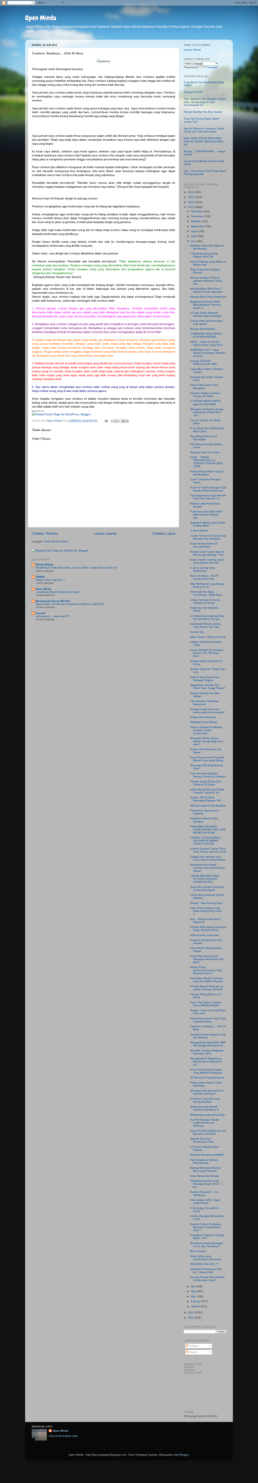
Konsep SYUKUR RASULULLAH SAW (203, 362)
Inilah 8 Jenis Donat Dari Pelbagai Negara (204, 679)
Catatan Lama (163, 533)
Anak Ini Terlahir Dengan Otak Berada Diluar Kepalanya (208, 489)
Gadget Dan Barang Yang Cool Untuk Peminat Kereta (208, 858)
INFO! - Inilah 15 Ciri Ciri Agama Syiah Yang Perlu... (207, 343)
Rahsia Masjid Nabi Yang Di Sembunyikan (206, 473)
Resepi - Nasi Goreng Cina (206, 903)
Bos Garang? (198, 1251)
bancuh (41, 613)
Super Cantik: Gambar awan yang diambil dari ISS (207, 561)
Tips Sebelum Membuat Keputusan (204, 703)
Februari (196, 1301)
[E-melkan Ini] (113, 421)
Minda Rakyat (44, 564)
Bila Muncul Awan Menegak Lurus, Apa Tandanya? (206, 1245)
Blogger (184, 1454)
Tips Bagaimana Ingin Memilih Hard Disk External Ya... (208, 497)
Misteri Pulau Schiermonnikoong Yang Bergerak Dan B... (206, 970)
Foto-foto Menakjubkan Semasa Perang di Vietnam (208, 775)
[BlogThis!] (116, 421)
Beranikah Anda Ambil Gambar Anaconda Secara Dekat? (207, 867)
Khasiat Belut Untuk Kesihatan (208, 296)
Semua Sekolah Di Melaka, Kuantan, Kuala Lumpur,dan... (206, 730)
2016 (191, 192)
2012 (191, 1312)
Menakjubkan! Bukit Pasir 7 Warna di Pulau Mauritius (206, 290)
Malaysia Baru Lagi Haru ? (50, 580)
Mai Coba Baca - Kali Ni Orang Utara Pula (204, 577)
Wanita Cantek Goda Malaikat (208, 805)
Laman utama (105, 533)
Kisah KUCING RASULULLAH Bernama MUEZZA (208, 1132)
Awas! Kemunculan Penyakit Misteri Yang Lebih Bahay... (208, 759)
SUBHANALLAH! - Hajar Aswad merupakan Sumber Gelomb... (208, 352)
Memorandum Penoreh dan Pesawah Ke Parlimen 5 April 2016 (70, 604)
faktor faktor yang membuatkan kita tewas (205, 1258)
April (194, 1291)
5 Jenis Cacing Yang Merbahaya (202, 569)
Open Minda (40, 18)
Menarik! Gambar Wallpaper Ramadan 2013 (207, 1052)
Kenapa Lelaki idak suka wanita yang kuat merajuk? (207, 711)
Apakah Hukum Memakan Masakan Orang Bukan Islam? (205, 1227)
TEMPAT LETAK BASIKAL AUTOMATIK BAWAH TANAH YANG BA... (205, 840)
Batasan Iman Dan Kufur (205, 452)
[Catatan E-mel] (106, 420)
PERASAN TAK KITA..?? (204, 1264)
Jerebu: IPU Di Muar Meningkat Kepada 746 (205, 799)
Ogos (194, 231)
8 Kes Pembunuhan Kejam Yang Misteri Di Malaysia (206, 1071)
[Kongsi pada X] (120, 421)
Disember (197, 211)
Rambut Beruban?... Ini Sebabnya (204, 1193)
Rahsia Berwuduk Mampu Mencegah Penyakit (205, 1169)
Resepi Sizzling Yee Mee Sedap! (203, 111)
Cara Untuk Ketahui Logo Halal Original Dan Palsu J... (206, 911)
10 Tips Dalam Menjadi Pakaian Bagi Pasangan (206, 314)
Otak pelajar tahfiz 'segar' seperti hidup (205, 1201)
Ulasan (192, 1352)
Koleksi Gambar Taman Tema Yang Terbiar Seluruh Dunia (208, 850)
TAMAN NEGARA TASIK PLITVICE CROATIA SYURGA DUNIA (204, 878)
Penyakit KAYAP (193, 92)
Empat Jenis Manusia (203, 717)
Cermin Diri (197, 632)
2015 (191, 197)
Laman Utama (192, 49)
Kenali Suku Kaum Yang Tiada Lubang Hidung (208, 1020)
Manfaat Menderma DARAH (207, 1154)
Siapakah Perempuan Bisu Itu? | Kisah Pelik (206, 1271)
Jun (193, 241)
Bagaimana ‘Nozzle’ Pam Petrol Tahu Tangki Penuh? (208, 687)
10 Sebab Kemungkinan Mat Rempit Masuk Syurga (207, 617)
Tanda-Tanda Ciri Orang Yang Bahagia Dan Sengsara (208, 537)
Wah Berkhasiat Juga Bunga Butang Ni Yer (207, 585)
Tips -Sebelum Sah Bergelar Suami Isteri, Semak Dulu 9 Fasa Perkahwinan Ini (205, 101)
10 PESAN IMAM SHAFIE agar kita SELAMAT (205, 403)
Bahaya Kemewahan (202, 328)
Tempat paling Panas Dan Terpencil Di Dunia (205, 783)
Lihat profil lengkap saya (63, 1435)
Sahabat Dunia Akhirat (203, 722)
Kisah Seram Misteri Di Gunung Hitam (203, 545)
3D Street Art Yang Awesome (207, 1077)
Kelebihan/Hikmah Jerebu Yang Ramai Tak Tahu (205, 625)
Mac (194, 1296)
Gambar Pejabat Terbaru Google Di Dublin (205, 395)
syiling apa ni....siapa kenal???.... (54, 616)
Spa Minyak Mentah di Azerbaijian (203, 438)
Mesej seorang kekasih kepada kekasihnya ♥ (204, 1108)
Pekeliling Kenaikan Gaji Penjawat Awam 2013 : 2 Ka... (206, 1183)
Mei (193, 1286)
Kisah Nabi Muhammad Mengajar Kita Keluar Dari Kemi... (207, 959)
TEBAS (40, 576)
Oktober (196, 221)
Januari (196, 1306)
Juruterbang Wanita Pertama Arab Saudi (58, 592)
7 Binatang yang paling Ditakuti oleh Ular (204, 255)
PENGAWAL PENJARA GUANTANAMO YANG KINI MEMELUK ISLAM (208, 829)
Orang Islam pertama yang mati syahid (206, 322)
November (197, 216)
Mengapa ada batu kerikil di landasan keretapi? (206, 1092)
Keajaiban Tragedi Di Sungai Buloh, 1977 (207, 1237)
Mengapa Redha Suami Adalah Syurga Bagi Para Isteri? (206, 741)
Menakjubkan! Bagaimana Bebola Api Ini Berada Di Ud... (206, 1061)
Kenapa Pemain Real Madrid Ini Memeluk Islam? (207, 1279)
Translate (211, 67)
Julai (194, 236)
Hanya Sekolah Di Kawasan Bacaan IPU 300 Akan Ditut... (206, 653)
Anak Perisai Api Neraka (204, 1176)
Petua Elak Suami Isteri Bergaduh (204, 386)
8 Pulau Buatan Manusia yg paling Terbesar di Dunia (206, 988)
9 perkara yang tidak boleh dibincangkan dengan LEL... (206, 514)
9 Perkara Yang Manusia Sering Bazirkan (205, 1100)
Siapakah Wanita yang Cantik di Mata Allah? (207, 524)
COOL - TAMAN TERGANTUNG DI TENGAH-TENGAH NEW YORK (206, 462)
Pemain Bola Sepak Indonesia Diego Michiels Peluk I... (208, 929)
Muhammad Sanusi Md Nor (53, 601)
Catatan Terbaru (45, 533)
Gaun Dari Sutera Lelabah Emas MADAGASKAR (206, 1004)
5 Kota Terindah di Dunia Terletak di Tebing (205, 601)
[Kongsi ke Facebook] (123, 421)
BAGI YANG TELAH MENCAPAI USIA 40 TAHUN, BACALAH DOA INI (203, 141)
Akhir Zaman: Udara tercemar (208, 637)
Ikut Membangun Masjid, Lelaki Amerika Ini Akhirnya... (205, 1122)
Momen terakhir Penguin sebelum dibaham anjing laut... (206, 280)
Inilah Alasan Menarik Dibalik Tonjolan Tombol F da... (207, 791)
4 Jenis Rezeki (199, 530)
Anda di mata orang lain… (205, 935)
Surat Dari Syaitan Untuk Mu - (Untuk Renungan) (208, 888)
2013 (191, 207)
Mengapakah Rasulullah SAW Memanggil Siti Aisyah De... (208, 1044)
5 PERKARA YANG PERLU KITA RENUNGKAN (206, 335)
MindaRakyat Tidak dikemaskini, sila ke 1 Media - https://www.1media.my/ (76, 567)
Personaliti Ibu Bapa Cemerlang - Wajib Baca (206, 593)
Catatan (193, 1345)
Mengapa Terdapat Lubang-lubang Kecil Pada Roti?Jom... (207, 412)
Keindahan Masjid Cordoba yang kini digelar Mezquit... (207, 980)
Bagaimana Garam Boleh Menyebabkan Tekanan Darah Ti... (205, 304)
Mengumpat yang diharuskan (207, 1114)
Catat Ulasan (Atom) (56, 541)
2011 (191, 1317)
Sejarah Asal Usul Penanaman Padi (202, 1140)
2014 (191, 202)
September (198, 226)
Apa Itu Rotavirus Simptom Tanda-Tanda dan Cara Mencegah (204, 130)
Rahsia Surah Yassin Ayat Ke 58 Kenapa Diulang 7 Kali (207, 553)
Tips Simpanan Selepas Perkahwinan (204, 1161)
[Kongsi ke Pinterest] (127, 421)
